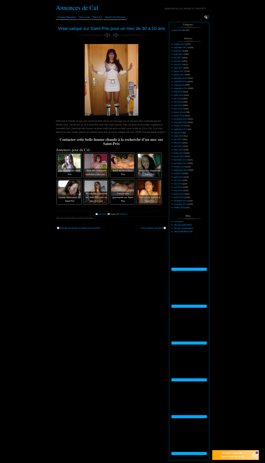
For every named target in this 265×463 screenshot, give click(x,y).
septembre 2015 (180, 129)
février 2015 (179, 153)
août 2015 (178, 133)
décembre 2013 (180, 201)
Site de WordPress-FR (183, 232)
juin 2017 (178, 58)
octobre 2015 (179, 126)
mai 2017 (178, 61)
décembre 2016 (180, 78)
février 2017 (179, 71)
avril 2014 (178, 187)
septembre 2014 (180, 170)
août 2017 (178, 51)
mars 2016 (178, 109)
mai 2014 (178, 184)
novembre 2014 (180, 163)
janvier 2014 (179, 197)
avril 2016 (178, 105)
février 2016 (179, 112)
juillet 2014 (178, 177)
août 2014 (178, 173)
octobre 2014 (179, 167)
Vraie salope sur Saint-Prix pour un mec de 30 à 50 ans (111, 28)
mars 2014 (178, 190)
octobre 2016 (179, 85)
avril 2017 (178, 65)
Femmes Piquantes (66, 17)
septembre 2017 (180, 47)
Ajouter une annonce (115, 17)
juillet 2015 (178, 136)
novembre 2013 (180, 204)
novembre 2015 (180, 122)
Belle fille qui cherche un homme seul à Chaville (80, 228)
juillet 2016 (178, 95)
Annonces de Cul (77, 7)
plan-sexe (102, 214)
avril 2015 (178, 146)
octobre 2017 (179, 44)
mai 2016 (178, 102)
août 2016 (178, 92)
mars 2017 (178, 68)
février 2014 (179, 194)
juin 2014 (178, 180)
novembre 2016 (180, 82)
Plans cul (97, 17)
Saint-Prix (123, 214)
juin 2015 (178, 139)
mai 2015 (178, 143)
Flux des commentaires (183, 228)
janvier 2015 (179, 156)
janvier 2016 (179, 116)
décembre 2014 (180, 160)
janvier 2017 (179, 75)
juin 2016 (178, 99)
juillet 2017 (178, 54)
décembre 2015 (180, 119)
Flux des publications (183, 225)
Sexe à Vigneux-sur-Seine (152, 228)
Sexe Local (84, 17)
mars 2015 (178, 150)
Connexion (178, 221)
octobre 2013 (179, 207)
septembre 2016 (180, 88)
